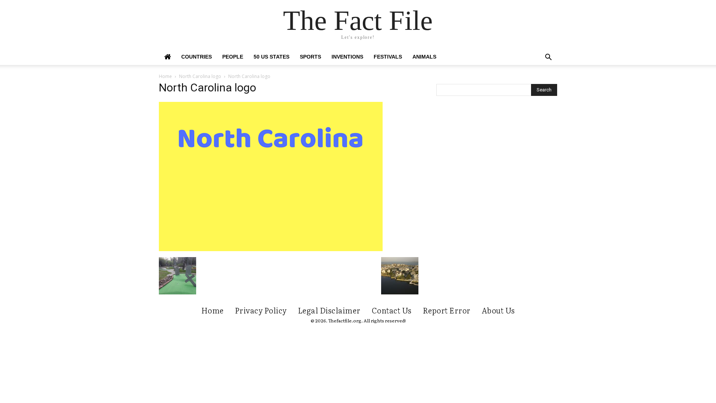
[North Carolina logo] (271, 249)
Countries (196, 57)
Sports (310, 57)
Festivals (388, 57)
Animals (424, 57)
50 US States (271, 57)
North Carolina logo (200, 76)
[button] (548, 58)
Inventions (347, 57)
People (232, 57)
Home (165, 76)
